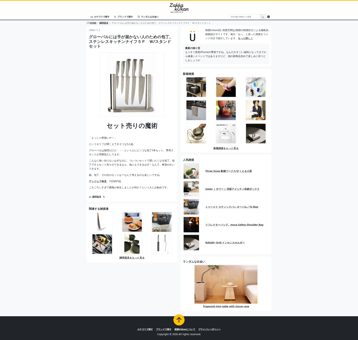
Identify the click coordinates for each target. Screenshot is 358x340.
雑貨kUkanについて (185, 329)
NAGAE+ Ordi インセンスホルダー (225, 242)
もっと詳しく (245, 38)
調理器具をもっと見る (132, 257)
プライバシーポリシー (209, 329)
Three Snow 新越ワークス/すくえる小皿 (228, 171)
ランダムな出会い (150, 16)
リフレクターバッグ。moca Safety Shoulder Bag (234, 224)
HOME (93, 22)
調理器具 (103, 22)
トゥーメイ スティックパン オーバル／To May (231, 206)
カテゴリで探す (102, 16)
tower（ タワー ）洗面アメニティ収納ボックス (232, 189)
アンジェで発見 (98, 181)
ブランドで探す (125, 16)
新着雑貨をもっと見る (226, 148)
